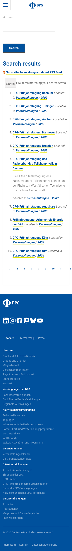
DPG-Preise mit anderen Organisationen (25, 483)
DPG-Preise (9, 479)
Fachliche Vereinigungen (17, 394)
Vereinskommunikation (16, 369)
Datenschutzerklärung (44, 544)
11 (61, 268)
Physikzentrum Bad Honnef (18, 374)
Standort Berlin (11, 378)
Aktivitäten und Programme (19, 409)
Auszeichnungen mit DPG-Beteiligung (24, 492)
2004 (16, 229)
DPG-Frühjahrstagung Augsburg (34, 206)
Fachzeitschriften (13, 517)
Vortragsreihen (11, 433)
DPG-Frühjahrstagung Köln (30, 237)
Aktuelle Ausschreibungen (17, 470)
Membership (27, 338)
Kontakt (7, 383)
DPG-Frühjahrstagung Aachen (32, 119)
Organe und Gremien (14, 360)
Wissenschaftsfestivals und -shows (23, 424)
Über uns (8, 350)
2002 (43, 97)
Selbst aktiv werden (14, 415)
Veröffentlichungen (14, 498)
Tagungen (8, 419)
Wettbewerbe (10, 438)
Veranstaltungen (27, 97)
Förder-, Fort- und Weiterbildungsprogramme (28, 429)
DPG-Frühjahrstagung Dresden (33, 146)
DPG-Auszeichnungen (15, 464)
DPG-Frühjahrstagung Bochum (33, 93)
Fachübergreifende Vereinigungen (22, 399)
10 (53, 268)
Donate (10, 338)
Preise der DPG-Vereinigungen (20, 488)
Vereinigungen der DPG (16, 389)
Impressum (9, 544)
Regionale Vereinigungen (17, 404)
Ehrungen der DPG (13, 474)
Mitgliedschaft (11, 365)
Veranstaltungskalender (16, 454)
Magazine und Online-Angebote (21, 513)
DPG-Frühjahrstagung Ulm (30, 251)
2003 (43, 111)
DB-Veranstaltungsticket (17, 458)
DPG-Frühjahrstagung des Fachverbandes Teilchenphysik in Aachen (35, 163)
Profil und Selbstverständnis (19, 356)
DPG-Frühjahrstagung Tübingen (33, 106)
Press (41, 338)
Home (9, 17)
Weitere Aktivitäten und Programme (23, 442)
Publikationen (10, 508)
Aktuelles (8, 504)
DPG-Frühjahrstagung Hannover (34, 132)
